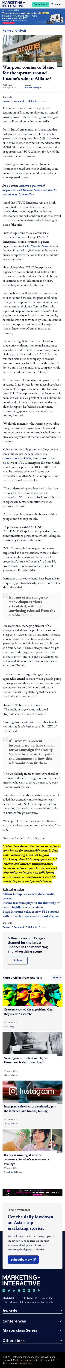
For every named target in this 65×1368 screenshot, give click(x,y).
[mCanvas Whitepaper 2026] (32, 17)
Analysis (21, 30)
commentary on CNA (17, 458)
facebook (19, 101)
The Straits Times (37, 246)
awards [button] (10, 1310)
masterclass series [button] (20, 1330)
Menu (57, 4)
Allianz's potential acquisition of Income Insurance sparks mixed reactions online (30, 189)
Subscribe (41, 5)
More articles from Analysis (30, 977)
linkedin (32, 101)
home (7, 30)
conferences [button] (14, 1321)
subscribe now (25, 1261)
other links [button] (14, 1340)
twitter (6, 101)
